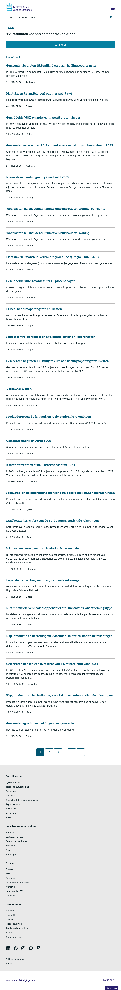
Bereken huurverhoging (17, 787)
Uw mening (112, 988)
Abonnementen (13, 937)
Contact (9, 869)
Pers (8, 874)
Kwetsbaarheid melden (17, 928)
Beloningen (11, 855)
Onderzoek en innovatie (17, 883)
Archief (9, 933)
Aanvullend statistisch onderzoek (22, 800)
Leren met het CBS (14, 891)
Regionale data (13, 804)
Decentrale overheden (17, 841)
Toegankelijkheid (14, 924)
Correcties (10, 896)
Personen (10, 846)
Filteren (62, 45)
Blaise (9, 818)
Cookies (9, 920)
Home (11, 28)
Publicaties (11, 809)
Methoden (11, 813)
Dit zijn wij (11, 878)
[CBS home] (19, 6)
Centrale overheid (14, 837)
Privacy (9, 850)
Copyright (10, 915)
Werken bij (11, 887)
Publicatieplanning (15, 959)
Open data (11, 791)
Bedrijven (10, 833)
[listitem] (8, 948)
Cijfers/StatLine (13, 783)
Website (10, 911)
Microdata (10, 796)
